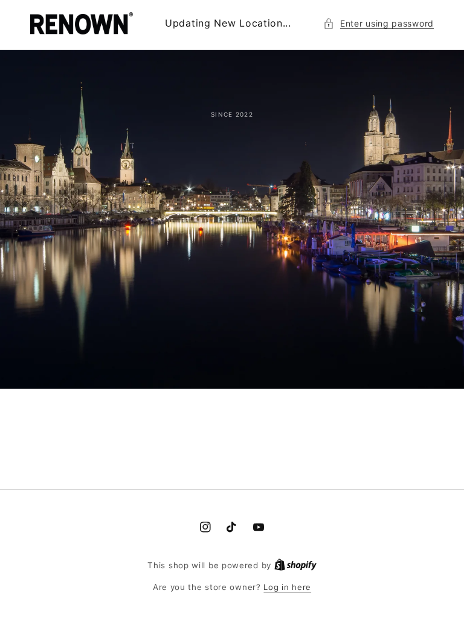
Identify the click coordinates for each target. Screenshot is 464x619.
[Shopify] (295, 565)
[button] (378, 23)
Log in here (287, 587)
